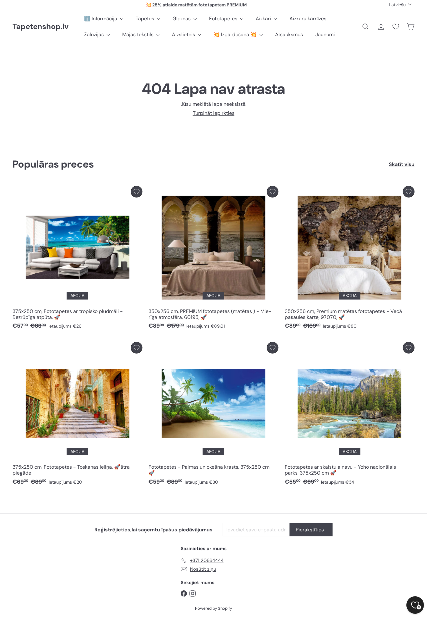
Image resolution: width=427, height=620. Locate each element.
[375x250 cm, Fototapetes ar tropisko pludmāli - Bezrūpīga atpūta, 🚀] (77, 259)
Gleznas (182, 18)
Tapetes (145, 18)
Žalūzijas (94, 34)
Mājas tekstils (138, 34)
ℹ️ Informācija (101, 18)
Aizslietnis (184, 34)
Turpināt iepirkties (213, 113)
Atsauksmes (289, 34)
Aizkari (264, 18)
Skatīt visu (401, 164)
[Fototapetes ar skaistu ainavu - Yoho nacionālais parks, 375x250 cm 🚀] (349, 415)
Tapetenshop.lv (40, 26)
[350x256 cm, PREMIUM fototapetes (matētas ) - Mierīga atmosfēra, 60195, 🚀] (213, 259)
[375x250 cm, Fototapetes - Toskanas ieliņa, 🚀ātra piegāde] (77, 415)
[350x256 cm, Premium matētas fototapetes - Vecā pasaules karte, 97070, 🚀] (349, 259)
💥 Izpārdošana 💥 (236, 34)
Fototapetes (224, 18)
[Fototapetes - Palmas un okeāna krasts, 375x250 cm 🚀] (213, 415)
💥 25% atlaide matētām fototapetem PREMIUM (196, 4)
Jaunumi (325, 34)
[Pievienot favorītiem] (136, 192)
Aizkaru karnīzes (307, 18)
